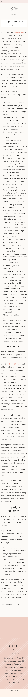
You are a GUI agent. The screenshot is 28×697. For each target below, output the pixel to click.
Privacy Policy (14, 690)
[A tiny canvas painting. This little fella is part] (4, 622)
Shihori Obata (14, 364)
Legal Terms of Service (14, 691)
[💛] (23, 632)
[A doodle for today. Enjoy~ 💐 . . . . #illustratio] (4, 632)
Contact (14, 693)
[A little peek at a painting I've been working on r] (14, 622)
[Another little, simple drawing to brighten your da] (14, 632)
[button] (1, 1)
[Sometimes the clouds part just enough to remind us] (23, 622)
